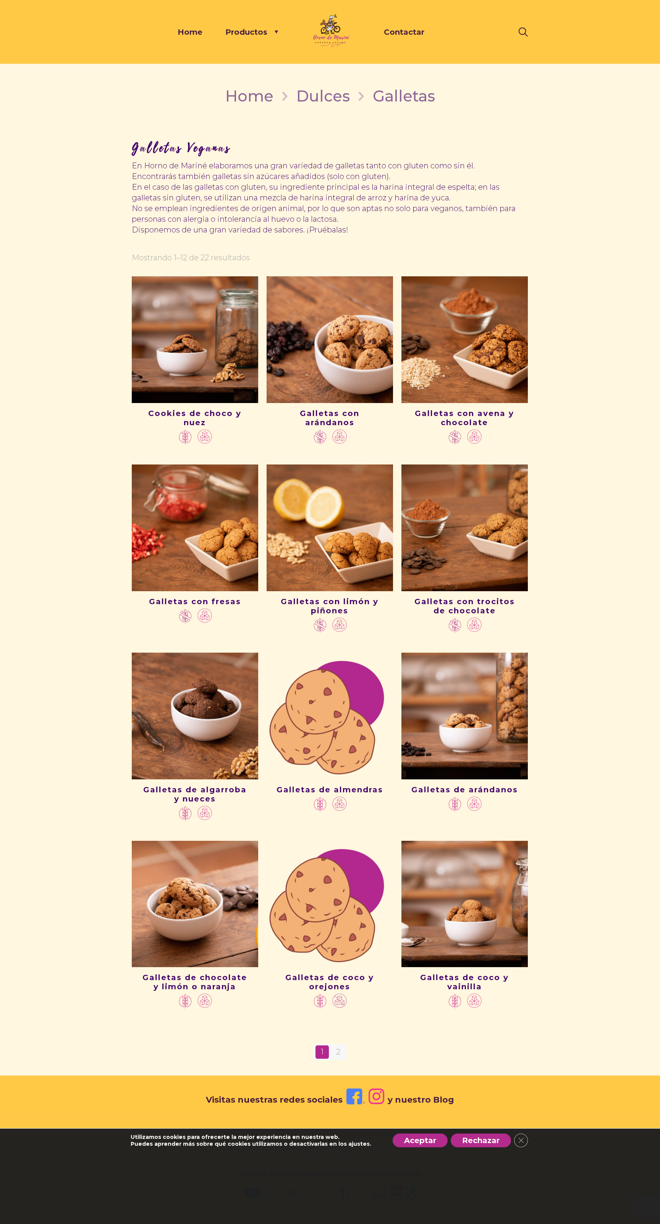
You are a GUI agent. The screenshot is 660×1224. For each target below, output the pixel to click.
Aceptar (420, 1140)
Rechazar (481, 1140)
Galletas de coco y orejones (329, 982)
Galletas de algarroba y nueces (195, 794)
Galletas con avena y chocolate (464, 418)
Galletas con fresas (195, 601)
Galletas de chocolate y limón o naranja (194, 982)
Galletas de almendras (330, 789)
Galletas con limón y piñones (330, 606)
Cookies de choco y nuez (194, 418)
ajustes (359, 1143)
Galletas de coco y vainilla (464, 982)
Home (249, 96)
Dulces (323, 96)
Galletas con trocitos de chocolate (464, 606)
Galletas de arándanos (464, 789)
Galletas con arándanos (329, 418)
